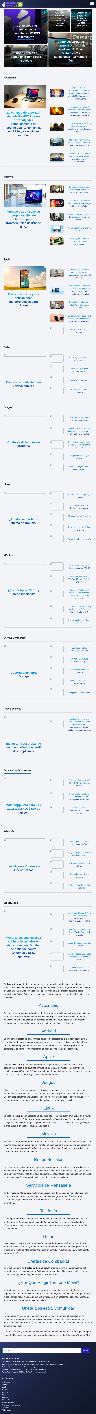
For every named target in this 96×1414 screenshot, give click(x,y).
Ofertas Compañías (15, 637)
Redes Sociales (12, 708)
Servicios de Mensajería (17, 770)
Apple (7, 259)
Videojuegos (11, 902)
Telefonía (9, 831)
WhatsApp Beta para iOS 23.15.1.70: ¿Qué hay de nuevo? (24, 1372)
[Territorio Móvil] (12, 4)
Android (8, 176)
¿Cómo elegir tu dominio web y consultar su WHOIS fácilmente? (26, 1362)
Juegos (8, 407)
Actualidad (10, 77)
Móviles (8, 555)
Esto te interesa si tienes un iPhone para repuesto (20, 1367)
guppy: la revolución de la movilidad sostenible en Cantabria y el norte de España (32, 1364)
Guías (7, 347)
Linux (7, 484)
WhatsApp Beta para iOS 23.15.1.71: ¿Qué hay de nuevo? (24, 1369)
